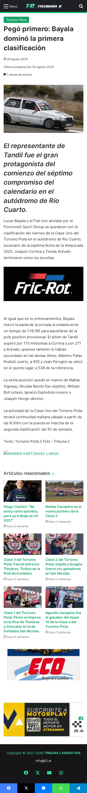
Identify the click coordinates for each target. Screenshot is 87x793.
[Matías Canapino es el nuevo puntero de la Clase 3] (64, 491)
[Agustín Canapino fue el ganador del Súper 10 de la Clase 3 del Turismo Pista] (64, 597)
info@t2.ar (43, 761)
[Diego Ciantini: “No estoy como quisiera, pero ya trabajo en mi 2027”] (23, 491)
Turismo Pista (16, 20)
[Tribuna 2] (43, 5)
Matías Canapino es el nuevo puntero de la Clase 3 (63, 511)
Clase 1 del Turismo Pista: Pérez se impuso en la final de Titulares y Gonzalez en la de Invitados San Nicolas (22, 622)
